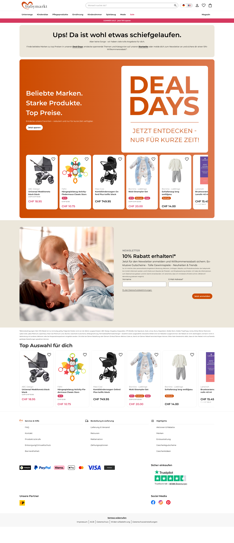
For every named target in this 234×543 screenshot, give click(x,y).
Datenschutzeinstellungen (144, 522)
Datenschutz (103, 522)
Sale (132, 14)
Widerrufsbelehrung (120, 522)
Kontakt (28, 433)
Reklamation (97, 439)
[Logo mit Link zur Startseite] (34, 5)
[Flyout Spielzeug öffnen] (117, 15)
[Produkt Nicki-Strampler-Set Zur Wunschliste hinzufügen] (153, 159)
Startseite (143, 46)
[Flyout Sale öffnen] (135, 15)
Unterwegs (27, 14)
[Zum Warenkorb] (210, 5)
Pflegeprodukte (60, 14)
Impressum (82, 522)
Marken (159, 433)
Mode (123, 14)
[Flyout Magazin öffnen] (211, 15)
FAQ (27, 427)
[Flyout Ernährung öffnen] (84, 15)
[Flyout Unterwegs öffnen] (34, 15)
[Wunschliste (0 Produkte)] (204, 5)
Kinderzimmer (95, 14)
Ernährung (77, 14)
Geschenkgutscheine (166, 445)
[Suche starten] (175, 5)
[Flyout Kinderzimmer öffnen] (103, 15)
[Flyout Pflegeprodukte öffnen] (69, 15)
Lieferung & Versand (100, 427)
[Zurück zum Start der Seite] (225, 523)
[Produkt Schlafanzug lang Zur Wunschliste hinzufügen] (187, 159)
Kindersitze (42, 14)
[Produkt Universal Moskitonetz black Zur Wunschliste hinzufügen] (53, 159)
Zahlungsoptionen (99, 445)
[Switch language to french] (186, 5)
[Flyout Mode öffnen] (127, 15)
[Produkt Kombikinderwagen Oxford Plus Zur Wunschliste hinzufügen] (120, 159)
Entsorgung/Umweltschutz (38, 445)
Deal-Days (78, 46)
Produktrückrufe (33, 439)
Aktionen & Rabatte (165, 427)
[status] (130, 5)
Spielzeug (111, 14)
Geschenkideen (163, 451)
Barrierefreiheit (32, 451)
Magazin (206, 14)
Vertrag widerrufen (117, 518)
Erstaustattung (163, 439)
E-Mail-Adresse (175, 279)
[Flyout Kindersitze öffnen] (49, 15)
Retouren (95, 433)
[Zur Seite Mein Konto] (197, 5)
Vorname (126, 279)
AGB (92, 522)
